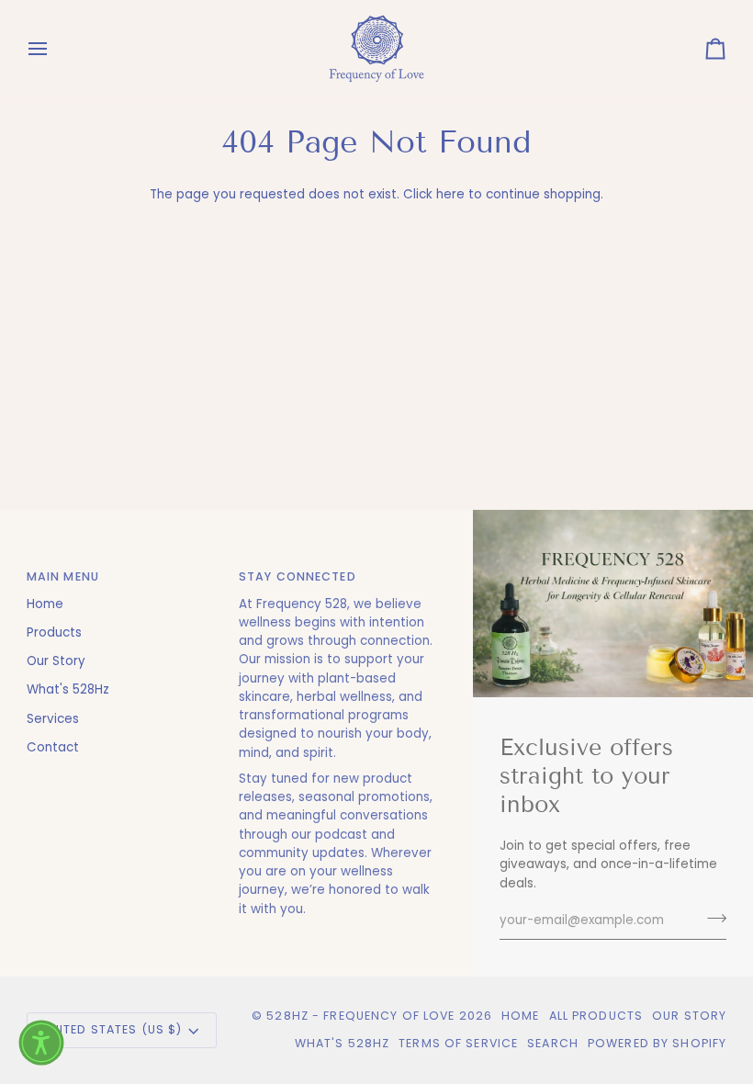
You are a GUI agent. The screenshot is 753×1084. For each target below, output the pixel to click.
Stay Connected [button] (297, 576)
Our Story (56, 661)
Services (53, 719)
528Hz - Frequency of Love (360, 1015)
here (450, 194)
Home (45, 604)
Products (54, 632)
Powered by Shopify (657, 1043)
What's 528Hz (68, 689)
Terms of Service (458, 1043)
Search (553, 1043)
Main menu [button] (63, 576)
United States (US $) (112, 1029)
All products (596, 1015)
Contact (53, 747)
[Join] (711, 918)
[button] (41, 1043)
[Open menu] (54, 48)
